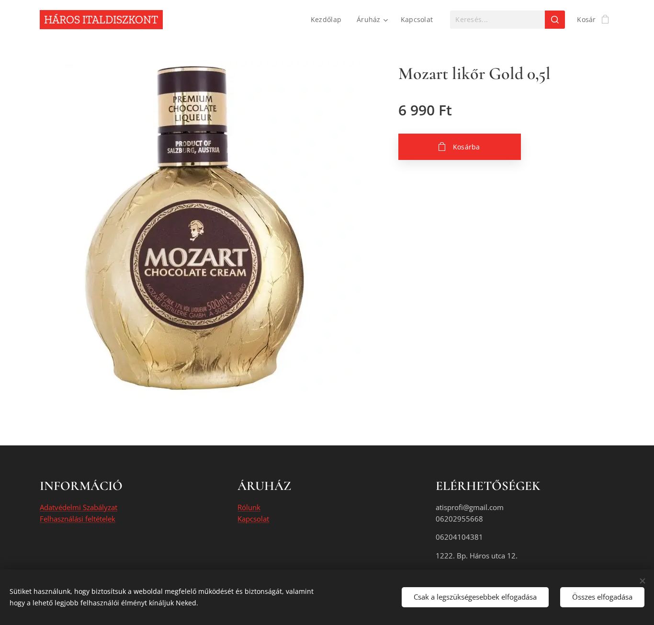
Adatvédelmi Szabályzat (78, 507)
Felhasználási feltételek (77, 518)
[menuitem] (328, 20)
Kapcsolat (253, 518)
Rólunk (248, 507)
